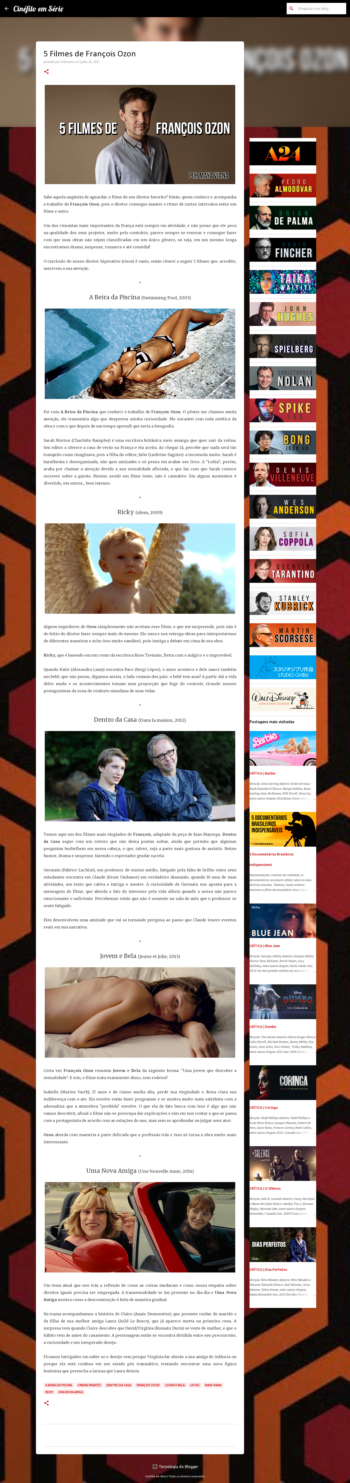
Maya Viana (213, 1385)
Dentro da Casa (118, 1385)
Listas (195, 1385)
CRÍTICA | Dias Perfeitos (268, 1270)
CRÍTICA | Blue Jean (265, 946)
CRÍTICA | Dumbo (263, 1027)
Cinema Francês (89, 1385)
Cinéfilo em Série (38, 8)
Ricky (49, 1392)
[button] (46, 72)
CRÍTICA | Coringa (264, 1108)
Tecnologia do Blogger (178, 1466)
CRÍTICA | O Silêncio (265, 1188)
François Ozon (148, 1385)
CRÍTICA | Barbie (262, 773)
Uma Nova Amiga (71, 1392)
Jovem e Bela (175, 1385)
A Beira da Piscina (58, 1385)
